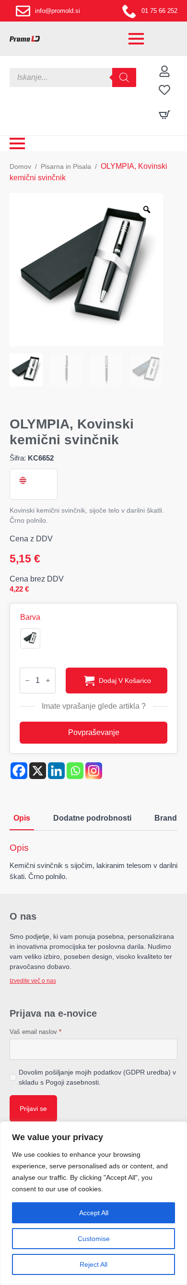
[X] (37, 770)
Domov (20, 166)
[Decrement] (27, 680)
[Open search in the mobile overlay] (73, 77)
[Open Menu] (136, 38)
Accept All (93, 1213)
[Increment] (48, 680)
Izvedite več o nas (33, 980)
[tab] (22, 818)
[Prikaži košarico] (164, 115)
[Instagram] (93, 770)
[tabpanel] (93, 862)
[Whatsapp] (75, 770)
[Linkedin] (56, 770)
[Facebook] (19, 770)
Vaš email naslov (35, 1032)
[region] (93, 1203)
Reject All (93, 1264)
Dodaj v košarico (125, 680)
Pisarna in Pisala (66, 166)
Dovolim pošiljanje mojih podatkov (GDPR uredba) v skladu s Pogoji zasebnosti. (97, 1077)
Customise (94, 1238)
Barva (30, 617)
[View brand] (22, 480)
